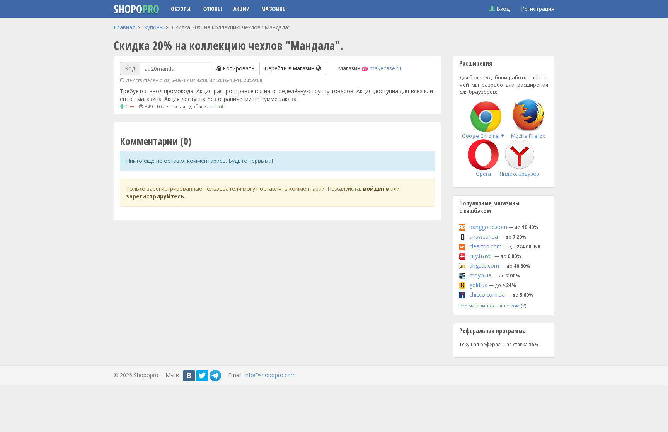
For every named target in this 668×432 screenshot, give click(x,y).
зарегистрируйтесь (155, 196)
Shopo (136, 9)
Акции (241, 8)
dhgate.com (484, 265)
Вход (502, 8)
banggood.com (488, 227)
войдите (376, 188)
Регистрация (537, 8)
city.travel (481, 256)
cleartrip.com (485, 246)
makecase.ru (385, 68)
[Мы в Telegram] (215, 375)
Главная (124, 27)
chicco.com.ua (487, 294)
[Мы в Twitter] (202, 375)
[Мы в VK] (189, 375)
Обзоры (181, 8)
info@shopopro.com (270, 375)
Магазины (274, 8)
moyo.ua (480, 275)
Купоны (212, 8)
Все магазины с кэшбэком (489, 305)
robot (217, 106)
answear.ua (483, 236)
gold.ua (478, 285)
